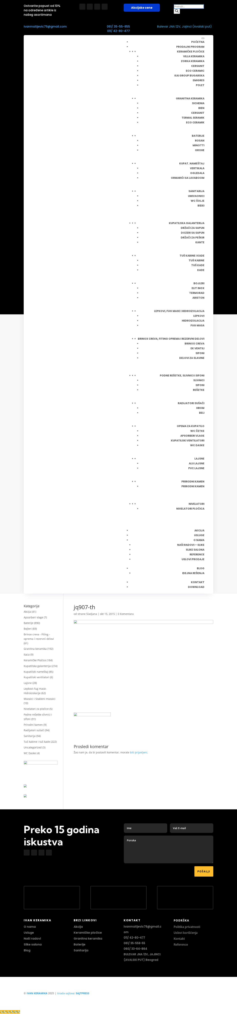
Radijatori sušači (191, 403)
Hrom (200, 408)
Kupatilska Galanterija (186, 223)
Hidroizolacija (193, 320)
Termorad (196, 293)
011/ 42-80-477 (118, 31)
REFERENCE (197, 554)
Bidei (201, 205)
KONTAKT (197, 582)
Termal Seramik (193, 118)
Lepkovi (198, 316)
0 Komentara (126, 614)
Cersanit (197, 66)
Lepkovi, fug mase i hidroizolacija (179, 311)
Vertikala (197, 168)
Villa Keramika (193, 56)
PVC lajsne (196, 468)
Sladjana (91, 614)
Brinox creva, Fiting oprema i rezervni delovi (171, 339)
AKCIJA (199, 530)
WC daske (197, 445)
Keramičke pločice (190, 51)
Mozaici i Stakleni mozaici (39, 699)
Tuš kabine (196, 260)
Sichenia (198, 103)
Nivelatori (196, 504)
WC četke (197, 431)
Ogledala (197, 173)
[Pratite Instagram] (90, 7)
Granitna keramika (190, 98)
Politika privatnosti (187, 927)
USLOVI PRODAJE (193, 559)
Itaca (27, 654)
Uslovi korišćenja (186, 933)
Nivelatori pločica (190, 509)
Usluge (199, 535)
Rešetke (198, 390)
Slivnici (198, 380)
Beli (201, 413)
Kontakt (179, 939)
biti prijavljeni (138, 752)
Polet (200, 85)
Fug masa (197, 325)
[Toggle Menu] (202, 38)
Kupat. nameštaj (191, 163)
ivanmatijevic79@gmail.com (45, 26)
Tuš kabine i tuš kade (37, 741)
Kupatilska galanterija (37, 666)
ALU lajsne (196, 463)
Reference (181, 945)
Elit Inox (198, 288)
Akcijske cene (141, 8)
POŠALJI (203, 871)
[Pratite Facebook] (82, 7)
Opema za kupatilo (190, 426)
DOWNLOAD (196, 587)
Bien (201, 108)
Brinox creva (194, 343)
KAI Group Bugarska (189, 75)
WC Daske (30, 753)
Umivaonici (196, 196)
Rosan (199, 140)
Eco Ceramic (195, 71)
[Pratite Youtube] (97, 7)
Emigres (198, 80)
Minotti (198, 145)
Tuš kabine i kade (192, 255)
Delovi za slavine (191, 358)
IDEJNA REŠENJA (193, 573)
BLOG (200, 568)
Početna (197, 42)
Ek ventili (197, 348)
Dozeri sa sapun (192, 233)
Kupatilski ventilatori (187, 440)
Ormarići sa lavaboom (187, 178)
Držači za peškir (192, 237)
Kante (199, 242)
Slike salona (33, 944)
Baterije (198, 136)
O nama (30, 927)
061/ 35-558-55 (134, 943)
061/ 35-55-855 (118, 26)
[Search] (177, 11)
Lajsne (199, 458)
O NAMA (198, 540)
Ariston (198, 298)
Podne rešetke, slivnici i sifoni (182, 375)
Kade (200, 270)
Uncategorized (33, 747)
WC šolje (197, 201)
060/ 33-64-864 (135, 949)
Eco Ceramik (195, 122)
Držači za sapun (192, 228)
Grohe (199, 150)
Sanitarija (196, 191)
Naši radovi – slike (190, 545)
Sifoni (200, 353)
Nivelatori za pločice (36, 709)
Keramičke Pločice (35, 660)
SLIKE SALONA (195, 550)
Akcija (27, 611)
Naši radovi (32, 938)
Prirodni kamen (192, 481)
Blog (27, 950)
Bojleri (198, 283)
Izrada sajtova (65, 993)
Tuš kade (197, 265)
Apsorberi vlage (192, 436)
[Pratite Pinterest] (105, 7)
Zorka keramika (192, 61)
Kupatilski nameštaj (36, 671)
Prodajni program (190, 47)
